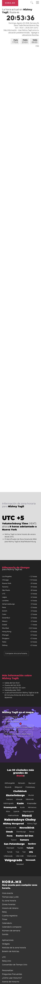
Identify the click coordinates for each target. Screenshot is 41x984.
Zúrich (4, 611)
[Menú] (37, 3)
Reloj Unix (6, 961)
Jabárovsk (30, 799)
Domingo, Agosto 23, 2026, (24, 23)
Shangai (5, 635)
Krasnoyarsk (10, 807)
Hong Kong (6, 632)
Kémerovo (32, 807)
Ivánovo (9, 799)
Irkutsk (31, 795)
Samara (24, 839)
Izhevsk (19, 799)
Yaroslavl (20, 864)
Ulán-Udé (20, 856)
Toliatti (30, 848)
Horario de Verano (10, 908)
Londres (5, 601)
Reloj (4, 912)
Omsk (9, 831)
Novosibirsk (27, 827)
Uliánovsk (8, 856)
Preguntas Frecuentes (12, 974)
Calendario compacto (11, 927)
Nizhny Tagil (32, 824)
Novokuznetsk (11, 828)
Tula (17, 852)
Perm (10, 836)
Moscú (4, 621)
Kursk (22, 807)
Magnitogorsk (28, 811)
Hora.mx (10, 3)
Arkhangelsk (10, 783)
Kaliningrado (8, 803)
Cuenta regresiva (9, 916)
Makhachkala (13, 815)
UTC (3, 594)
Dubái (4, 625)
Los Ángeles (7, 576)
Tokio (34, 41)
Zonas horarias (8, 904)
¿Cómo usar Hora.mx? (12, 978)
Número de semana (11, 931)
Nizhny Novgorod (13, 823)
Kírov (8, 811)
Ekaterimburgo (15, 795)
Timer (4, 919)
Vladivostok (31, 856)
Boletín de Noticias (10, 951)
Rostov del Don (24, 835)
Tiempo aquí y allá (10, 897)
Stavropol (10, 848)
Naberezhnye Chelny (20, 819)
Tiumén (20, 848)
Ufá (31, 852)
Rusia (20, 775)
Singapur (5, 638)
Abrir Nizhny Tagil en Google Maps (18, 727)
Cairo (4, 614)
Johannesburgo (8, 604)
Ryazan (14, 840)
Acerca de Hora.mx (10, 982)
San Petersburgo (14, 843)
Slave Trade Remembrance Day (26, 25)
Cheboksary (30, 787)
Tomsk (9, 852)
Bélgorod (18, 787)
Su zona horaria (9, 901)
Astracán (21, 783)
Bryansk (8, 787)
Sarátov (32, 844)
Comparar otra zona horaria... (16, 653)
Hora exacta (7, 893)
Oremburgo (21, 832)
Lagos (4, 597)
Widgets (6, 944)
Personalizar (7, 970)
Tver (24, 852)
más (37, 46)
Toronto (5, 587)
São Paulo (6, 590)
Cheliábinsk (20, 791)
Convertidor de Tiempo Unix (14, 965)
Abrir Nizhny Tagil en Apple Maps (18, 734)
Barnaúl (31, 783)
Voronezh (30, 860)
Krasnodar (31, 803)
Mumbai (5, 628)
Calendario (7, 923)
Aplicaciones (7, 940)
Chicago (5, 580)
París (15, 41)
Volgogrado (13, 860)
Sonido (5, 934)
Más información (10, 30)
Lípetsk (16, 811)
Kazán (20, 803)
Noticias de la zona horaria (14, 948)
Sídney (5, 645)
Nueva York (6, 583)
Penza (31, 832)
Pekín (25, 41)
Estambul (6, 618)
